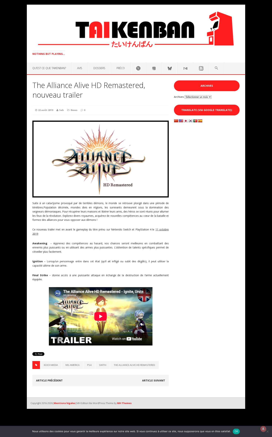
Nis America (73, 365)
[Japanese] (186, 121)
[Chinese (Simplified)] (176, 121)
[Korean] (190, 121)
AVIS (79, 68)
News (74, 110)
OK (236, 431)
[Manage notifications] (263, 429)
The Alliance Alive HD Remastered (134, 365)
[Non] (267, 431)
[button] (216, 68)
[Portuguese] (195, 121)
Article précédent (49, 380)
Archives (179, 97)
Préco (121, 68)
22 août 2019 (45, 110)
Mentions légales (64, 403)
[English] (181, 121)
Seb (61, 110)
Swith (102, 365)
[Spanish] (200, 121)
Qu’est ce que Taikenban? (49, 68)
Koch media (51, 365)
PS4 (89, 365)
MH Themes (124, 403)
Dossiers (99, 68)
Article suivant (153, 380)
